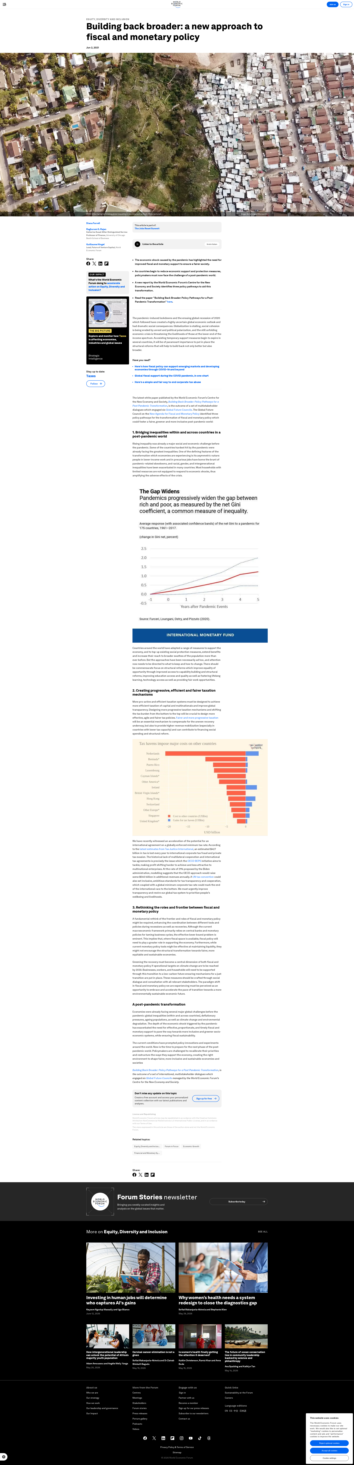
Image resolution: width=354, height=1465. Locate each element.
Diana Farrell (93, 223)
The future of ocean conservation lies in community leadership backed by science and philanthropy (245, 1356)
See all (263, 1231)
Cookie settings (329, 1458)
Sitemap (177, 1452)
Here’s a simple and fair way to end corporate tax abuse (168, 382)
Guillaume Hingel (95, 244)
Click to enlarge (200, 787)
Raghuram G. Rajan (96, 229)
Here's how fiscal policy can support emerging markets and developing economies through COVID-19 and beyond (177, 368)
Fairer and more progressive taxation (197, 717)
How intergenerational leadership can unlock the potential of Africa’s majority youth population (107, 1355)
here (169, 301)
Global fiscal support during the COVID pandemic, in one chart (172, 375)
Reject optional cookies (329, 1443)
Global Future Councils (179, 409)
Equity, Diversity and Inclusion (107, 19)
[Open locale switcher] (3, 1456)
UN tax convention (203, 876)
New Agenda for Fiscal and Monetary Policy (174, 413)
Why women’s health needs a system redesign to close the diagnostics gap (218, 1300)
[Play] (137, 244)
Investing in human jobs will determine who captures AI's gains (126, 1300)
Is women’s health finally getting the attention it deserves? (198, 1354)
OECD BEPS (194, 860)
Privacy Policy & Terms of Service (177, 1447)
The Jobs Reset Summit (147, 228)
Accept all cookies (329, 1451)
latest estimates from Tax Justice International (166, 849)
